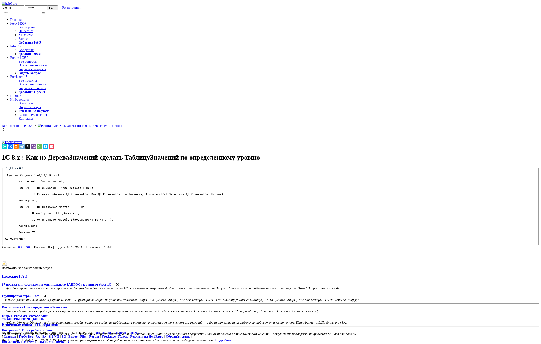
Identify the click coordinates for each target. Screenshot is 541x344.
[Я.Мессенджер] (4, 146)
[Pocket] (51, 146)
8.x (31, 31)
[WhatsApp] (39, 146)
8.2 (27, 35)
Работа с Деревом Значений (101, 125)
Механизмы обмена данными (24, 319)
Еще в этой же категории (25, 316)
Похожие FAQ (14, 276)
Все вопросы (28, 61)
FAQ (18, 23)
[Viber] (33, 146)
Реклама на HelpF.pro (146, 336)
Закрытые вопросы (32, 69)
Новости (16, 95)
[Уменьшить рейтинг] (4, 129)
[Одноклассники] (16, 146)
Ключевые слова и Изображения (32, 324)
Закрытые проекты (32, 88)
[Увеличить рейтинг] (2, 129)
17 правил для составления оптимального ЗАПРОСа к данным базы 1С (56, 284)
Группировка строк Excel (21, 296)
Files (16, 46)
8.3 (31, 35)
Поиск (123, 336)
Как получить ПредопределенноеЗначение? (34, 307)
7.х (27, 31)
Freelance (19, 76)
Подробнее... (224, 340)
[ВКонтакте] (10, 146)
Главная (16, 19)
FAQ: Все (26, 336)
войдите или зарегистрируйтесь (116, 332)
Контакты (26, 118)
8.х (44, 336)
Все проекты (28, 80)
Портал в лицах (30, 107)
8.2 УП (54, 336)
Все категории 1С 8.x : (18, 125)
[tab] (270, 276)
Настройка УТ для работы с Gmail (28, 330)
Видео (23, 38)
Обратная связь (178, 336)
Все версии (27, 27)
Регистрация (71, 7)
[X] (27, 146)
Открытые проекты (33, 84)
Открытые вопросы (33, 65)
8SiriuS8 (24, 247)
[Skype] (45, 146)
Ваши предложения (33, 114)
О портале (26, 103)
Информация (19, 99)
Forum (20, 57)
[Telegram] (22, 146)
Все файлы (26, 50)
